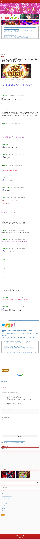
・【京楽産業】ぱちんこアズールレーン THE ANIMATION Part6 (24, 320)
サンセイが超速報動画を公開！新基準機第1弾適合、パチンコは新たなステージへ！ (15, 342)
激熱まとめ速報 (20, 536)
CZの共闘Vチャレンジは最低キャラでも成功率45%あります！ (14, 441)
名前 (2, 419)
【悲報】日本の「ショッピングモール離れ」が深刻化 (11, 29)
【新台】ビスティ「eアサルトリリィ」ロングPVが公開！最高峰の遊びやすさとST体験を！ (16, 37)
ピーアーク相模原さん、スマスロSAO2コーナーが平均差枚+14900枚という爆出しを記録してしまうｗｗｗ (18, 347)
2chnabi (3, 508)
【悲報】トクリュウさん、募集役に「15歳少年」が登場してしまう (12, 351)
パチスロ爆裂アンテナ (7, 496)
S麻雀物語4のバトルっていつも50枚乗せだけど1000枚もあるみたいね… (16, 442)
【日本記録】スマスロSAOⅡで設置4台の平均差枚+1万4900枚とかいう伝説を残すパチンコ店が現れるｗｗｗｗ (18, 348)
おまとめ (4, 510)
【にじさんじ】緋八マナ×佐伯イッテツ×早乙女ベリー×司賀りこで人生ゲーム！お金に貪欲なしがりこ (17, 30)
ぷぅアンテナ (5, 505)
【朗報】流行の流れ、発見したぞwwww (9, 35)
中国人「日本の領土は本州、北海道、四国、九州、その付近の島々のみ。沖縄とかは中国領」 (16, 36)
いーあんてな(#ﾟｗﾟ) (6, 501)
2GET (3, 493)
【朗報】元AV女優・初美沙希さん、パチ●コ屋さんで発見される (12, 346)
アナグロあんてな (6, 503)
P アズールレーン (4, 381)
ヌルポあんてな (5, 498)
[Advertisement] (20, 46)
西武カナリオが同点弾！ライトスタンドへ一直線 (10, 31)
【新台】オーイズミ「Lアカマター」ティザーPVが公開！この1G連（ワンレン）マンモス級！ (16, 341)
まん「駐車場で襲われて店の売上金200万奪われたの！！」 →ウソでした (13, 32)
